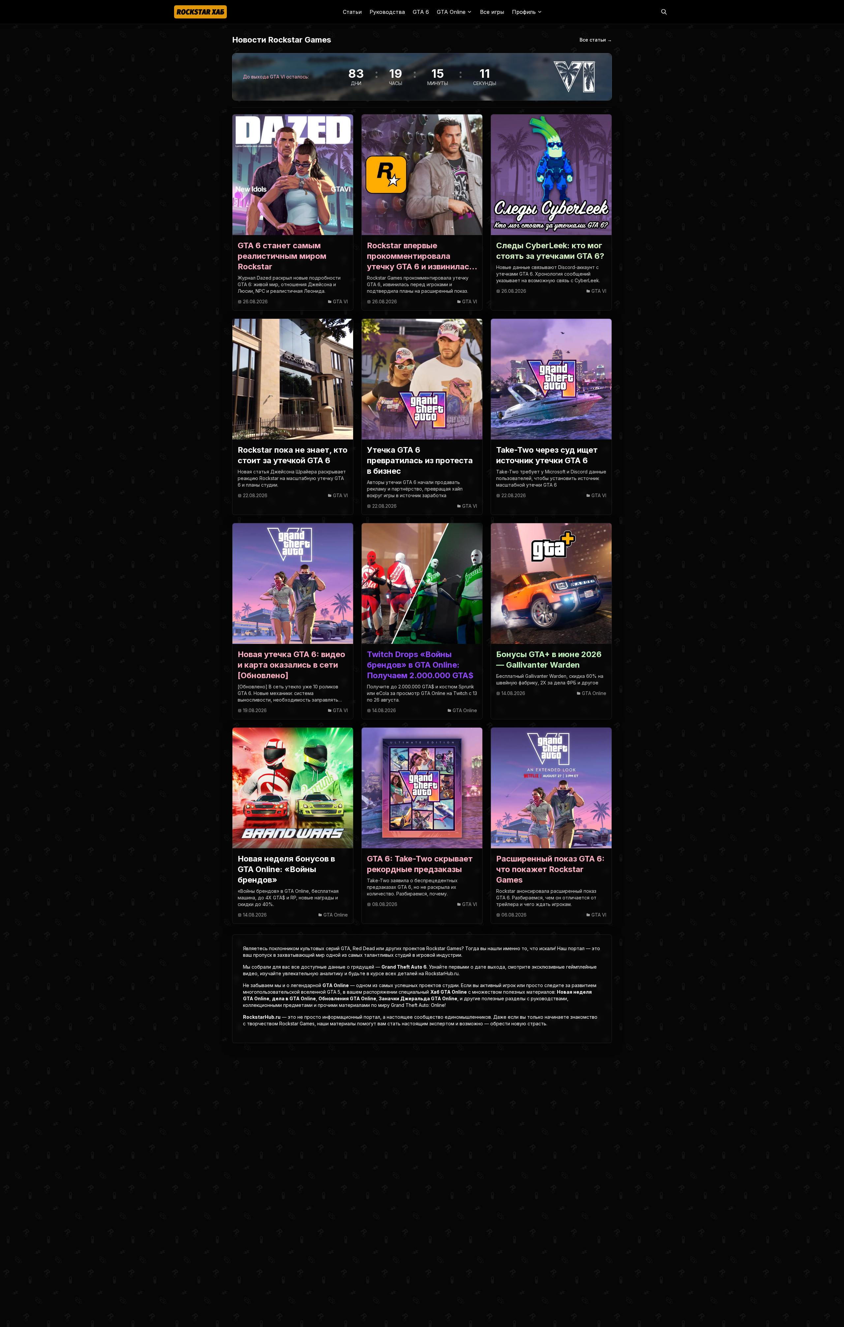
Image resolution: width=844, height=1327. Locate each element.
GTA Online (335, 985)
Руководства (387, 12)
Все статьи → (596, 40)
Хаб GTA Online (448, 992)
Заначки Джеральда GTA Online (418, 998)
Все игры (492, 12)
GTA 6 (421, 12)
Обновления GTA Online (347, 998)
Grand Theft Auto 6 (404, 967)
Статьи (352, 12)
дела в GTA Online (294, 998)
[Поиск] (664, 12)
